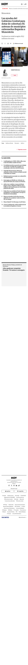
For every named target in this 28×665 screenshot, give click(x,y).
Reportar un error (22, 149)
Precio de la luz (23, 510)
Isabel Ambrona (15, 70)
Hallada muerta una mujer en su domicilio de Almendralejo (15, 176)
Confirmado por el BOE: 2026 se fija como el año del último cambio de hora (15, 161)
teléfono (22, 143)
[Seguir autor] (14, 75)
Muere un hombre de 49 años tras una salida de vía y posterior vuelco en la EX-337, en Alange (14, 198)
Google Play (21, 491)
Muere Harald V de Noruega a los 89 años (15, 202)
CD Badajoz (4, 510)
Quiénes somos (10, 495)
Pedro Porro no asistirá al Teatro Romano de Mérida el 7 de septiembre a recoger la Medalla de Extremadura (15, 192)
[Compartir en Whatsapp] (8, 43)
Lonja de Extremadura (16, 513)
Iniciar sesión (22, 4)
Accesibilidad (23, 495)
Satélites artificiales (9, 143)
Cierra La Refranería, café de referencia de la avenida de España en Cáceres (15, 205)
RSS (16, 511)
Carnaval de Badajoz (20, 508)
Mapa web (22, 499)
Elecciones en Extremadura (9, 508)
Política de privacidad (8, 499)
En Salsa (23, 506)
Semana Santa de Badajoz (8, 506)
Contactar (4, 495)
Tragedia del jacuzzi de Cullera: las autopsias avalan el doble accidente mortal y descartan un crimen (15, 172)
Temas (3, 143)
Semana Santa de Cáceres (20, 504)
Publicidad (16, 499)
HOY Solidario (17, 506)
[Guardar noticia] (2, 43)
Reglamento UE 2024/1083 (9, 497)
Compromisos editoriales (10, 501)
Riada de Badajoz (22, 511)
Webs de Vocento (22, 517)
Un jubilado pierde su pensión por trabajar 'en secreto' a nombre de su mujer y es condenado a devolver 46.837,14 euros (15, 166)
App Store (8, 491)
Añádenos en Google (19, 43)
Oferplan (4, 511)
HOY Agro (5, 504)
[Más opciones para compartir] (11, 43)
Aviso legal (17, 495)
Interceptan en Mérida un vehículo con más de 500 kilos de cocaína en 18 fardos (14, 180)
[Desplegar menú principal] (25, 4)
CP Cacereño (16, 510)
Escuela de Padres (10, 511)
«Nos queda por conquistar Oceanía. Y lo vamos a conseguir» (14, 269)
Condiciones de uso (20, 497)
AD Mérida (10, 510)
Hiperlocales (11, 504)
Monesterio (6, 13)
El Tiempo (9, 513)
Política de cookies (19, 501)
